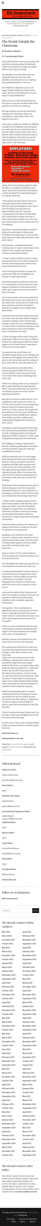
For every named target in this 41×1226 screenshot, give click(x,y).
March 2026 (7, 936)
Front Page (10, 1219)
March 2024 (7, 967)
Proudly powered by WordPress (14, 1212)
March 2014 (7, 1116)
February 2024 (29, 967)
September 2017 (9, 1065)
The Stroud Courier (9, 35)
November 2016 (29, 1077)
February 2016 (8, 1088)
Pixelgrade (23, 1215)
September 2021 (29, 998)
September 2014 (29, 1108)
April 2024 (27, 963)
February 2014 (29, 1116)
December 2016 (8, 1077)
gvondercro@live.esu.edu (26, 1191)
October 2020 (7, 1014)
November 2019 (29, 1026)
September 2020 (29, 1014)
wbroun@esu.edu (9, 879)
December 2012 (29, 1135)
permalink (6, 750)
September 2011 (29, 1155)
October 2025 (7, 943)
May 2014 (6, 1112)
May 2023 (27, 979)
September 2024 (29, 959)
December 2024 (8, 955)
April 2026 (27, 932)
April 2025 (27, 947)
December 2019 (8, 1026)
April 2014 (27, 1112)
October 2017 (28, 1061)
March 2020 (7, 1022)
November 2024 (29, 955)
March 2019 (7, 1037)
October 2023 (28, 975)
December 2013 (29, 1120)
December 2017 (29, 1057)
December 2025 (8, 940)
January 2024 (7, 971)
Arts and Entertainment (20, 744)
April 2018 (6, 1053)
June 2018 (6, 1049)
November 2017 (8, 1061)
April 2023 (6, 983)
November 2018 (29, 1041)
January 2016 (28, 1088)
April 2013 (6, 1131)
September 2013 (9, 1127)
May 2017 (6, 1069)
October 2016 (7, 1080)
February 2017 (29, 1073)
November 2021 (29, 994)
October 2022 (7, 990)
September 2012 (9, 1143)
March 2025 (7, 951)
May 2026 (6, 932)
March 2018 (27, 1053)
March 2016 (27, 1084)
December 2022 (29, 987)
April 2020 (27, 1018)
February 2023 (8, 987)
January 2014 (7, 1120)
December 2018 (8, 1041)
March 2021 (27, 1002)
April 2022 (27, 990)
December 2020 (8, 1010)
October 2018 (7, 1045)
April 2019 (27, 1033)
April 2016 (6, 1084)
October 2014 (7, 1108)
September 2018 (29, 1045)
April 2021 (6, 1002)
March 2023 (27, 983)
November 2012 (8, 1139)
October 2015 (28, 1092)
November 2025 (29, 940)
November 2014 (29, 1104)
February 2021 (8, 1006)
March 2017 (7, 1073)
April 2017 (27, 1069)
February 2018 (8, 1057)
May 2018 (27, 1049)
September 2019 (29, 1030)
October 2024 (7, 959)
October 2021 (7, 998)
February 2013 (8, 1135)
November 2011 (29, 1151)
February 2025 (29, 951)
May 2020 (6, 1018)
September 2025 (29, 943)
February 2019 (29, 1037)
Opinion (32, 1221)
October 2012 (28, 1139)
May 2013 (27, 1127)
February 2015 (8, 1104)
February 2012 (29, 1147)
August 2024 (7, 963)
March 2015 (27, 1100)
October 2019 (7, 1030)
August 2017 (28, 1065)
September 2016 (29, 1080)
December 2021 (8, 994)
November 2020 (29, 1010)
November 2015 (8, 1092)
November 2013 (8, 1124)
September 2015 (9, 1096)
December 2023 (29, 971)
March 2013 (27, 1131)
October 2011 (7, 1155)
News (14, 1221)
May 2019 (6, 1033)
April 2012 (27, 1143)
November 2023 (8, 975)
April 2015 (6, 1100)
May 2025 (6, 947)
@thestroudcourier (10, 898)
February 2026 (29, 936)
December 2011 (8, 1151)
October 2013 (28, 1124)
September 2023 (9, 979)
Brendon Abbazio (15, 747)
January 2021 (28, 1006)
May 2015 (27, 1096)
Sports (22, 1221)
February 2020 (29, 1022)
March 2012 (7, 1147)
